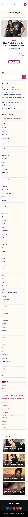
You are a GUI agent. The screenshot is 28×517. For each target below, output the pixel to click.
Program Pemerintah (7, 347)
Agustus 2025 (5, 155)
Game (3, 279)
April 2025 (4, 169)
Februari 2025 (5, 176)
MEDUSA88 (5, 405)
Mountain (4, 334)
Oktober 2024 (5, 189)
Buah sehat (5, 230)
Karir (3, 310)
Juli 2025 (4, 158)
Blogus (21, 513)
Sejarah (4, 351)
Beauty (4, 217)
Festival (4, 265)
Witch (3, 375)
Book (3, 227)
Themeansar (14, 515)
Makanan (4, 327)
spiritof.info (13, 5)
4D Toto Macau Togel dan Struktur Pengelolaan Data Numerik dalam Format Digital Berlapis (12, 104)
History (4, 296)
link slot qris (5, 412)
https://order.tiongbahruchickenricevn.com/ (13, 395)
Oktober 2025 (5, 148)
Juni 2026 (4, 131)
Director (4, 254)
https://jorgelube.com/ (8, 391)
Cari (3, 72)
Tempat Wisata (6, 361)
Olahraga (4, 344)
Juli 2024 (4, 200)
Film (3, 268)
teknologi (4, 358)
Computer (4, 244)
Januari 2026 (5, 141)
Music (3, 341)
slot (3, 388)
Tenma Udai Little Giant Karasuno (10, 108)
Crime (3, 251)
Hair (3, 289)
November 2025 (6, 145)
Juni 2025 (4, 162)
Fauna (3, 261)
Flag (3, 272)
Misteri (4, 330)
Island (3, 303)
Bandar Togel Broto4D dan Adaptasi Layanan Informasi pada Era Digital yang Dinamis (13, 93)
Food (3, 275)
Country (4, 248)
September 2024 (6, 193)
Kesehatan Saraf (6, 320)
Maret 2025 (5, 172)
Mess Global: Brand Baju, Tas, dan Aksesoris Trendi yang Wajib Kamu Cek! (14, 45)
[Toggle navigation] (2, 4)
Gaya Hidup (5, 285)
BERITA (4, 220)
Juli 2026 (4, 127)
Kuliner (4, 323)
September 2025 (6, 152)
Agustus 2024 (5, 196)
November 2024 (6, 186)
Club (3, 241)
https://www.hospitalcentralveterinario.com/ (13, 398)
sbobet (4, 421)
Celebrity (4, 234)
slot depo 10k (5, 402)
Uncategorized (6, 372)
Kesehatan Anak (6, 316)
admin (11, 48)
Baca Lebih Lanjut (14, 61)
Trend (14, 40)
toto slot (4, 385)
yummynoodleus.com (7, 409)
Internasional (5, 299)
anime (3, 210)
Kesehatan (5, 313)
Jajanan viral (5, 306)
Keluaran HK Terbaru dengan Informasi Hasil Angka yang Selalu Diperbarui (13, 98)
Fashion (4, 258)
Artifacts (4, 213)
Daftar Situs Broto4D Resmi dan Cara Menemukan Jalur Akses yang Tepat (11, 88)
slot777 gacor (5, 427)
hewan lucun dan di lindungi (9, 292)
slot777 (4, 424)
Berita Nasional (6, 223)
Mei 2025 (4, 165)
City (3, 237)
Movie (3, 337)
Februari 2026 (5, 138)
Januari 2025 (5, 179)
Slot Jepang (5, 354)
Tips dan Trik (5, 365)
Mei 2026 (4, 134)
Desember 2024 (6, 183)
